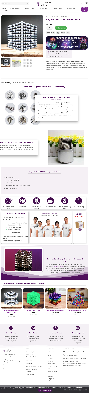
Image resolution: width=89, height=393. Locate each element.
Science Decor (29, 8)
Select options (55, 315)
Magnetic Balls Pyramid (77, 310)
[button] (81, 3)
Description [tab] (6, 82)
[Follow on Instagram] (3, 368)
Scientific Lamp (44, 8)
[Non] (87, 389)
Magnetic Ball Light (33, 310)
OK (40, 390)
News (4, 8)
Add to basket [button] (11, 317)
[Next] (40, 36)
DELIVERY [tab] (31, 82)
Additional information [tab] (19, 82)
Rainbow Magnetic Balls (55, 310)
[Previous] (4, 36)
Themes (5, 10)
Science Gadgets (14, 8)
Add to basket (61, 28)
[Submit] (28, 3)
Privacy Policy (47, 390)
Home (47, 16)
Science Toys (71, 8)
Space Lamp (58, 8)
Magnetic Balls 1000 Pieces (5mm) (11, 311)
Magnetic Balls (64, 16)
